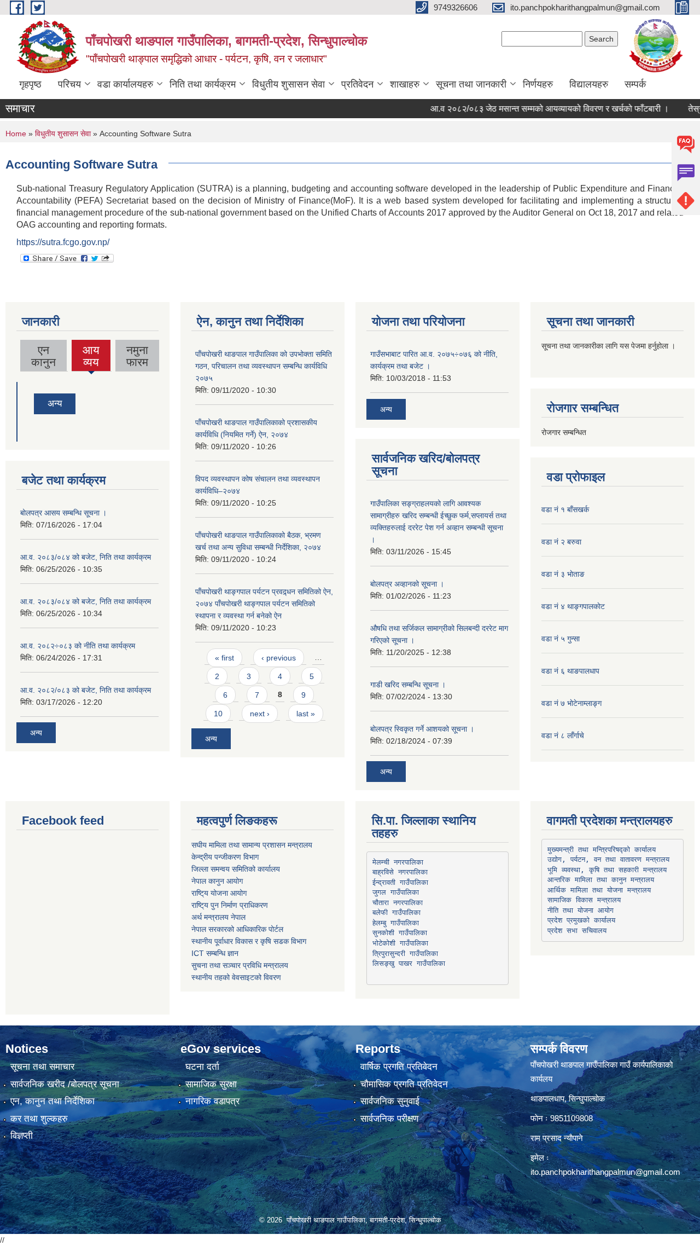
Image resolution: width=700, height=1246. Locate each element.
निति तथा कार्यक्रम (203, 84)
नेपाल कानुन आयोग (217, 881)
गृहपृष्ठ (30, 84)
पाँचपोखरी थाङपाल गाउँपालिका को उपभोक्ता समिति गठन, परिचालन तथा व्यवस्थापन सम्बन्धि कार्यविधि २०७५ (263, 366)
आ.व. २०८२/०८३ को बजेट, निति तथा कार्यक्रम (85, 690)
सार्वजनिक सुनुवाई (389, 1101)
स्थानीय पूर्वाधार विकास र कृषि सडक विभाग (248, 941)
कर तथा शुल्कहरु (39, 1119)
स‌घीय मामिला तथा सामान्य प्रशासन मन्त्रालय (251, 845)
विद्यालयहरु (588, 84)
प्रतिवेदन (357, 84)
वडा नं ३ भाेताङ (563, 574)
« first (224, 657)
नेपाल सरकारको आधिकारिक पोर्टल (237, 929)
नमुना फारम (137, 356)
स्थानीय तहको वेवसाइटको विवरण (236, 977)
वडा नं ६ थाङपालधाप (570, 671)
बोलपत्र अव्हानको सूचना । (407, 583)
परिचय (69, 84)
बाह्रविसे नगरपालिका (400, 872)
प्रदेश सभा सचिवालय (576, 930)
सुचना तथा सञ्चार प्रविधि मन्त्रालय (239, 965)
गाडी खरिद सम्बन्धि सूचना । (408, 684)
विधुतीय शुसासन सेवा (288, 84)
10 (218, 713)
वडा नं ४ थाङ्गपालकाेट (573, 606)
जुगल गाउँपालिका (395, 892)
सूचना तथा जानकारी (471, 84)
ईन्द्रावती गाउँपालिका (400, 882)
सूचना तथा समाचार (42, 1067)
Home (15, 133)
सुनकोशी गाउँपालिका (399, 933)
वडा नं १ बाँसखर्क (565, 509)
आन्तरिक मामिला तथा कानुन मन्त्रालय (600, 880)
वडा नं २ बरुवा (561, 541)
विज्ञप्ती (21, 1136)
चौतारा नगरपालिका (397, 903)
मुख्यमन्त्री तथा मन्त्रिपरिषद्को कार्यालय (601, 849)
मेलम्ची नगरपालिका (397, 862)
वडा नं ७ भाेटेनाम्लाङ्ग (571, 703)
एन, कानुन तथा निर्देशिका (52, 1101)
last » (305, 713)
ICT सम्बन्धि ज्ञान (214, 953)
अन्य (55, 403)
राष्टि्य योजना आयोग (219, 893)
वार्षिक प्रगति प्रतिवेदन (399, 1067)
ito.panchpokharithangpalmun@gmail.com (605, 1172)
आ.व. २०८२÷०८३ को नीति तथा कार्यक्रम (77, 645)
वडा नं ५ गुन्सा (560, 638)
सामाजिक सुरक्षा (211, 1084)
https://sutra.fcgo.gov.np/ (62, 242)
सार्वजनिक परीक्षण (389, 1119)
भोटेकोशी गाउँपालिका (400, 943)
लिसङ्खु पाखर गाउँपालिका (408, 963)
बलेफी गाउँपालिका (396, 912)
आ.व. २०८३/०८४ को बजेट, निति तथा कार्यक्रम (85, 557)
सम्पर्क (635, 84)
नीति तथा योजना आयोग (580, 910)
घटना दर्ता (202, 1067)
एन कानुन (43, 356)
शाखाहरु (404, 84)
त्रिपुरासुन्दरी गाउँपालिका (405, 953)
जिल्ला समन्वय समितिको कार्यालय (235, 869)
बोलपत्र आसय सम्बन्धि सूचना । (63, 512)
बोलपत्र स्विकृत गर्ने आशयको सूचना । (422, 729)
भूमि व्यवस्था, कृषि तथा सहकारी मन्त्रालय (607, 870)
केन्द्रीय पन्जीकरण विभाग (225, 857)
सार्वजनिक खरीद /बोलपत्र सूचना (64, 1084)
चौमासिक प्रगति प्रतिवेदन (404, 1084)
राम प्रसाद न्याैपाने (556, 1138)
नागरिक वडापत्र (212, 1101)
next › (260, 713)
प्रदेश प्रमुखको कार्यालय (581, 920)
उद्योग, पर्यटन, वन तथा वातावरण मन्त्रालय (608, 859)
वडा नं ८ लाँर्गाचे (562, 735)
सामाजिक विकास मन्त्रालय (584, 900)
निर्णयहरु (538, 84)
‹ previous (278, 657)
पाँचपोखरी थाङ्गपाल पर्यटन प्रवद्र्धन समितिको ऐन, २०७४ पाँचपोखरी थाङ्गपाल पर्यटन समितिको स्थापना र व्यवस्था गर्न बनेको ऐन (264, 603)
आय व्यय (91, 357)
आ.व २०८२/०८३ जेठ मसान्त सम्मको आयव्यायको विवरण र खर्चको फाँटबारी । (531, 108)
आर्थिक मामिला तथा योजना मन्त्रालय (599, 890)
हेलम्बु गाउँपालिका (395, 923)
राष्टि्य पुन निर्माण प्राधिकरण (229, 905)
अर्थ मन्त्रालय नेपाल (218, 917)
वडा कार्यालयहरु (125, 84)
